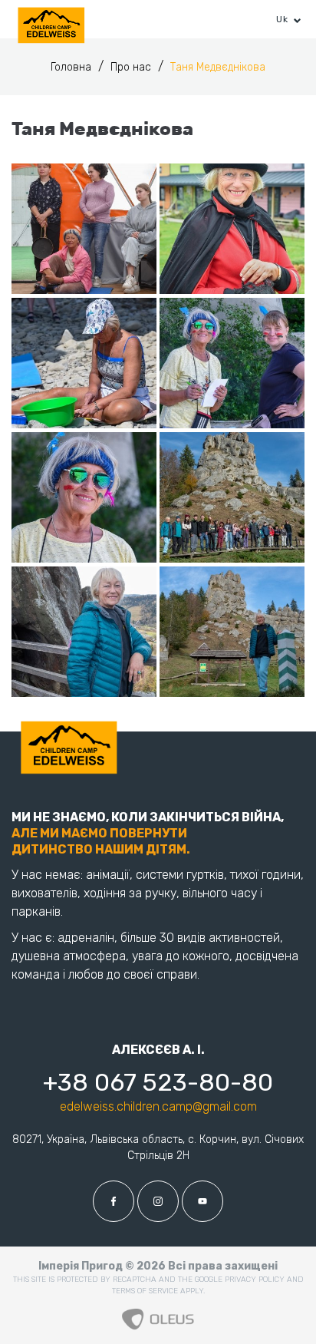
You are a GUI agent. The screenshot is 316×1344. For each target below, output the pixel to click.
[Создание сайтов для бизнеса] (158, 1314)
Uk (282, 19)
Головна (72, 67)
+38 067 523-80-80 (158, 1082)
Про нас (132, 67)
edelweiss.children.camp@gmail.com (158, 1106)
